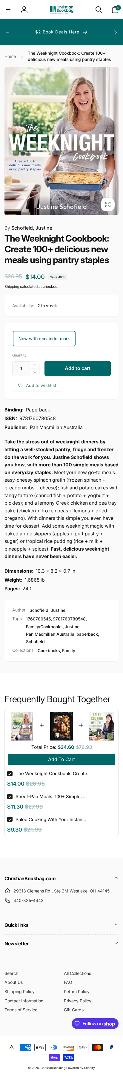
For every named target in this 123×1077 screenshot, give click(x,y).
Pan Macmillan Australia (50, 634)
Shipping (11, 286)
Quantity (19, 355)
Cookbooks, (49, 650)
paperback (87, 634)
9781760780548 (69, 618)
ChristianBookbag (53, 1068)
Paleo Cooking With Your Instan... (51, 819)
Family (68, 650)
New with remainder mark (44, 338)
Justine (72, 626)
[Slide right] (115, 32)
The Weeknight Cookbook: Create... (53, 773)
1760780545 (38, 618)
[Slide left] (7, 32)
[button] (8, 9)
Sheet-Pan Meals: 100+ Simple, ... (51, 796)
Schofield (35, 641)
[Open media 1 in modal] (61, 141)
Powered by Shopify (80, 1068)
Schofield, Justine (28, 228)
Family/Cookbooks (44, 626)
